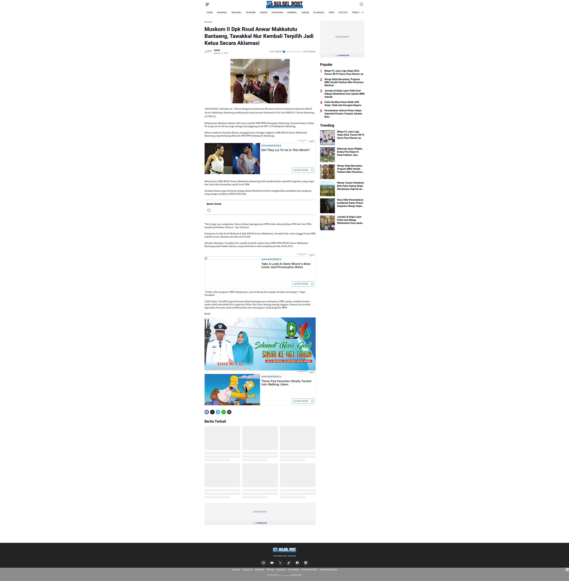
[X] (212, 412)
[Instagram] (263, 563)
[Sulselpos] (284, 4)
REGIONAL (237, 12)
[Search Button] (362, 4)
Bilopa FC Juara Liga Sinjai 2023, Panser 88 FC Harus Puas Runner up (344, 72)
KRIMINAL (292, 12)
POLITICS (343, 12)
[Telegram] (218, 412)
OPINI (331, 12)
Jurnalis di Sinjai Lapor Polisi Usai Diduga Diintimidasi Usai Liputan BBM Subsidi (345, 93)
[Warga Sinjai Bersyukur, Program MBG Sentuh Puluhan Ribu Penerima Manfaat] (327, 171)
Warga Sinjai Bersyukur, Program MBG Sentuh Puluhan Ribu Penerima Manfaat (344, 82)
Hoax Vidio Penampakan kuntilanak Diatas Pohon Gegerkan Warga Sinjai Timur (350, 203)
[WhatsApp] (223, 412)
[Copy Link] (229, 412)
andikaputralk (261, 523)
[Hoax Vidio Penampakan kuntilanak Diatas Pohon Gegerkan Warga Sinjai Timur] (327, 205)
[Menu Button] (207, 4)
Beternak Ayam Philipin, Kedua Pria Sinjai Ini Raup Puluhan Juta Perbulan (350, 152)
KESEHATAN (277, 12)
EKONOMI (250, 12)
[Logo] (284, 549)
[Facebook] (206, 412)
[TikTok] (289, 563)
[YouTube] (272, 563)
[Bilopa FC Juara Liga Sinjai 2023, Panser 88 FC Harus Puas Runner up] (327, 137)
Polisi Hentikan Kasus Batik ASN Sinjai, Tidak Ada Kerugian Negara (343, 104)
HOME (210, 12)
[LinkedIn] (306, 563)
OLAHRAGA (318, 12)
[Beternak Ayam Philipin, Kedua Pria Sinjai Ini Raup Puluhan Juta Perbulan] (327, 154)
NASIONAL (222, 12)
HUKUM (263, 12)
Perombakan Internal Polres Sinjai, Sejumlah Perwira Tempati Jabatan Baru (343, 113)
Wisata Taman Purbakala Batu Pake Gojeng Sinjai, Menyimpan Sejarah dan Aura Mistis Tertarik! (350, 186)
